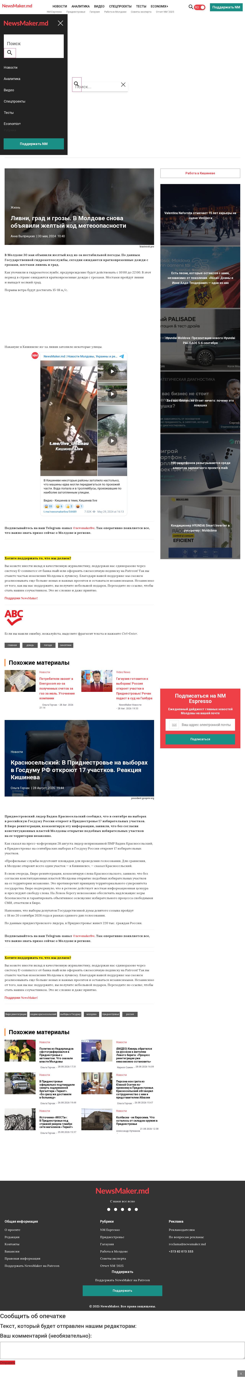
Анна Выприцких (23, 236)
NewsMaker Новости (130, 705)
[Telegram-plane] (136, 1209)
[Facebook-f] (108, 1209)
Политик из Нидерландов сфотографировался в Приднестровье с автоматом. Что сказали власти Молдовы (56, 1055)
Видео (99, 6)
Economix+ (159, 6)
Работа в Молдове (115, 11)
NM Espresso (54, 11)
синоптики (65, 645)
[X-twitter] (115, 1209)
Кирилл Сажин (125, 1067)
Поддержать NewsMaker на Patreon (32, 1266)
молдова (91, 1014)
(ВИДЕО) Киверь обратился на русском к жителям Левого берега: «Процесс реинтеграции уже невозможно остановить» (134, 1055)
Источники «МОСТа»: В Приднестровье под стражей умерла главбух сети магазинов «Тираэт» (56, 1122)
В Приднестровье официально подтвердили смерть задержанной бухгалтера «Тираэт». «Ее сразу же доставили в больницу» (57, 1089)
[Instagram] (122, 1209)
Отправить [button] (7, 1363)
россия (130, 1014)
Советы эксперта (141, 11)
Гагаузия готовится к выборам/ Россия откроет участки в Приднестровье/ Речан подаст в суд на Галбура (134, 688)
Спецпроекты (120, 6)
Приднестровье (75, 11)
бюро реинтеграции (15, 1014)
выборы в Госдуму (70, 1014)
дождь (30, 645)
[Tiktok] (129, 1209)
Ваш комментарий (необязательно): (46, 1336)
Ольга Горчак (49, 705)
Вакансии (12, 1251)
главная (12, 645)
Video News (123, 672)
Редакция (12, 1237)
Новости (60, 6)
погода (48, 645)
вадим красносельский (43, 1014)
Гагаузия (95, 11)
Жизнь (15, 207)
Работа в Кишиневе (200, 173)
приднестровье (110, 1014)
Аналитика (81, 6)
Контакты (12, 1244)
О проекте (12, 1230)
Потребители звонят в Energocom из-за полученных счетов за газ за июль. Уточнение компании (57, 688)
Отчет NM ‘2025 (165, 11)
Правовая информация (22, 1258)
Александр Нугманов (128, 1131)
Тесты (141, 6)
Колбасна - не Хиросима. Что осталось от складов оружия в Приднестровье (137, 1120)
